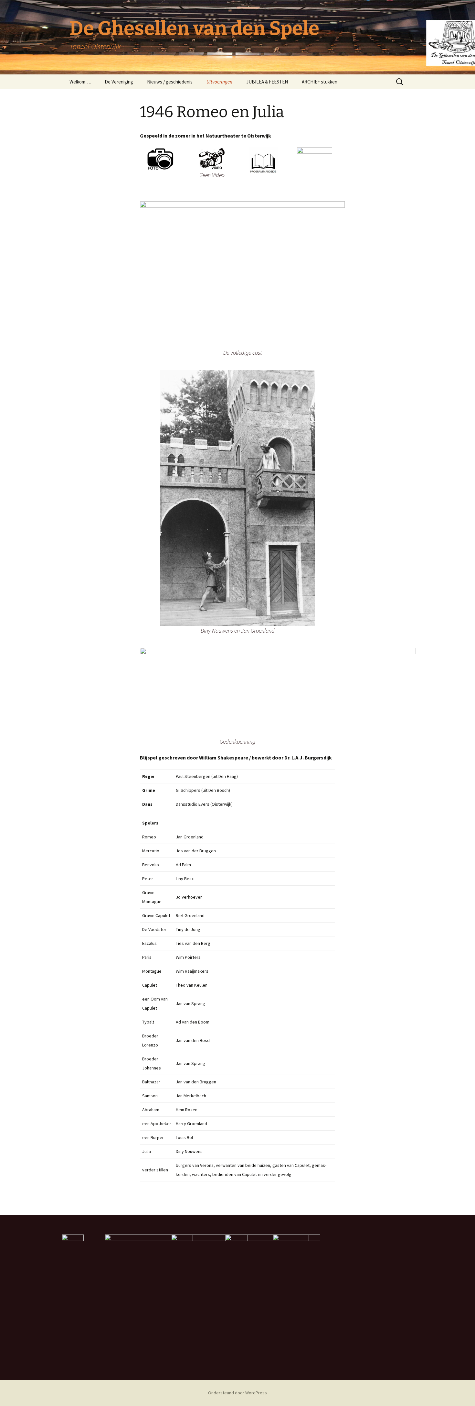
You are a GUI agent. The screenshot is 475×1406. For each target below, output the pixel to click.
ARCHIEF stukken (319, 82)
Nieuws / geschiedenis (170, 82)
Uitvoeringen (219, 82)
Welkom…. (80, 82)
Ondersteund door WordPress (237, 1393)
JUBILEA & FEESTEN (267, 82)
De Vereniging (119, 82)
